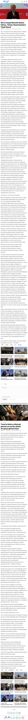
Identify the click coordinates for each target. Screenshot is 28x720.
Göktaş (7, 344)
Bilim (2, 344)
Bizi (6, 670)
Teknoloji (19, 344)
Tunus (17, 670)
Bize (2, 670)
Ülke (21, 670)
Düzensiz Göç (11, 670)
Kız (15, 344)
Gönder (4, 399)
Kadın (11, 344)
